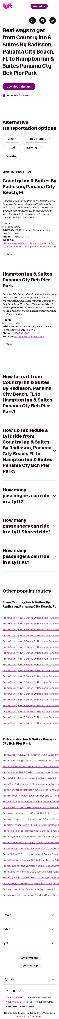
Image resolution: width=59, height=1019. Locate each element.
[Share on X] (32, 20)
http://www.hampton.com (29, 336)
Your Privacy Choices (17, 1002)
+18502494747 (20, 236)
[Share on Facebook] (42, 20)
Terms (9, 997)
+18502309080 (20, 333)
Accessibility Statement (40, 997)
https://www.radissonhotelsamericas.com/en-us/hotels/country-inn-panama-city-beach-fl (29, 245)
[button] (53, 6)
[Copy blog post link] (52, 20)
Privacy (20, 997)
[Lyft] (8, 6)
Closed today (12, 226)
